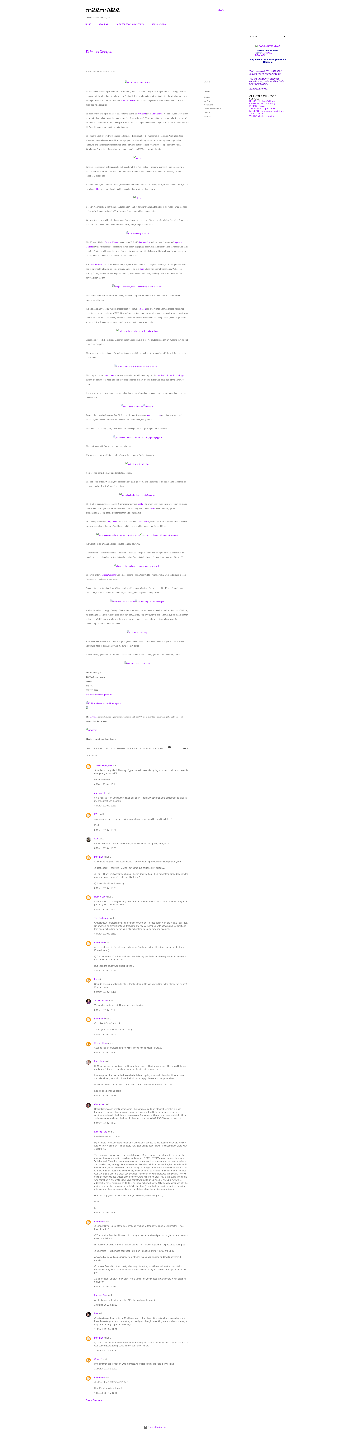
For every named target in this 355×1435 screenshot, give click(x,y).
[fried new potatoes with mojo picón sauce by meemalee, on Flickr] (159, 535)
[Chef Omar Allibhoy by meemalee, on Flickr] (137, 632)
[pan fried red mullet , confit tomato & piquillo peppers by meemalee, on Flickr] (137, 437)
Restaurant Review (212, 109)
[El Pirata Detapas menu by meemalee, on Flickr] (137, 233)
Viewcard (141, 114)
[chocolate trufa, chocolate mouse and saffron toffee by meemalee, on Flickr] (137, 566)
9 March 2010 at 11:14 (105, 1034)
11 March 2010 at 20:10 (105, 1350)
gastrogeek (99, 793)
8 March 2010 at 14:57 (105, 970)
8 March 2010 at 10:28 (105, 888)
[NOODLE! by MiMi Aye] (267, 46)
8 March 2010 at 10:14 (105, 784)
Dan (96, 1313)
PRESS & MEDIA (159, 24)
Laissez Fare (100, 1132)
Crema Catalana (109, 575)
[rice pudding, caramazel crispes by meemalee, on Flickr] (149, 601)
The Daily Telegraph (263, 54)
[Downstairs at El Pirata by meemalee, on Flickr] (137, 82)
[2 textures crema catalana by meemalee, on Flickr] (123, 601)
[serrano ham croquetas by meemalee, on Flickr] (132, 406)
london (207, 101)
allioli (97, 189)
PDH (96, 814)
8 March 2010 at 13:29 (105, 934)
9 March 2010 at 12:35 (105, 1286)
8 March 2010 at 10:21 (105, 830)
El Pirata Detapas (128, 100)
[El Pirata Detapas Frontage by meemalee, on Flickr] (137, 663)
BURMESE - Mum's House (262, 101)
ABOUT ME (103, 24)
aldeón (143, 309)
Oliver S (98, 1359)
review (207, 112)
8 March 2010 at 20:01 (105, 992)
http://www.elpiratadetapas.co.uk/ (99, 695)
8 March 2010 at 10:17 (105, 806)
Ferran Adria (144, 242)
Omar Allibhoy (111, 242)
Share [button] (207, 82)
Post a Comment (94, 1400)
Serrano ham (108, 375)
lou (95, 979)
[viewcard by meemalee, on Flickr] (91, 730)
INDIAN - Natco (257, 106)
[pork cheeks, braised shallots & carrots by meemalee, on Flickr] (137, 495)
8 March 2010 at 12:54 (105, 909)
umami (153, 508)
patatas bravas (143, 521)
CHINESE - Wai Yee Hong (262, 103)
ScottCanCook (101, 1000)
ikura (142, 269)
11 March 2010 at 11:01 (105, 1329)
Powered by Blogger (157, 1427)
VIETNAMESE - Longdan (261, 116)
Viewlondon (157, 114)
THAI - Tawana (256, 113)
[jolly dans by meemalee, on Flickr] (148, 406)
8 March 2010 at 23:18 (105, 1010)
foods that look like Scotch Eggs (169, 375)
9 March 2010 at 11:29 (105, 1052)
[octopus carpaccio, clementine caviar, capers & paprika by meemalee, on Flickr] (137, 286)
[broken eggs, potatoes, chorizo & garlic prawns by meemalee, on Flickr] (118, 535)
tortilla (140, 504)
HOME (88, 24)
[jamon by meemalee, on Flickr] (137, 158)
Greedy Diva (100, 1043)
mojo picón (112, 521)
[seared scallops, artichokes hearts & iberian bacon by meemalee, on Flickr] (137, 366)
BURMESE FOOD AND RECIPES (130, 24)
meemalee (102, 10)
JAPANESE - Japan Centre (262, 108)
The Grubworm (101, 918)
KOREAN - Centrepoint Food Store (266, 111)
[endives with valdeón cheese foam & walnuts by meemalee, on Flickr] (137, 331)
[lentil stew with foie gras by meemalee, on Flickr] (137, 464)
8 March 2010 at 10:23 (105, 848)
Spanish (207, 116)
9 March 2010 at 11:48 (105, 1095)
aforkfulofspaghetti (103, 765)
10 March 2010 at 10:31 (105, 1305)
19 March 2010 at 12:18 (105, 1393)
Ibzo (96, 838)
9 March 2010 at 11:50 (105, 1123)
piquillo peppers (154, 415)
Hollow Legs (100, 897)
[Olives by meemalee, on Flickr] (137, 198)
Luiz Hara (99, 1061)
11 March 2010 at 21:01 (105, 1369)
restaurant (208, 105)
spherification (96, 264)
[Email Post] (169, 748)
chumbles (99, 1104)
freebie (207, 97)
